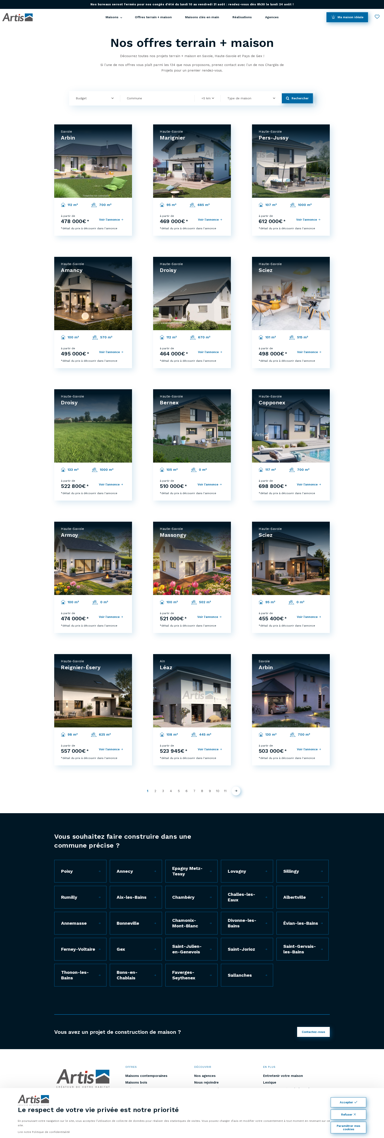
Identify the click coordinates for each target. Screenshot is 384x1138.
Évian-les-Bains (300, 923)
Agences (272, 17)
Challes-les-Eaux (241, 897)
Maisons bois (136, 1082)
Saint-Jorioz (241, 949)
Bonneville (128, 923)
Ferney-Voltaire (78, 949)
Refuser (346, 1114)
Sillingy (291, 871)
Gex (121, 949)
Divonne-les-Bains (242, 923)
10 (217, 791)
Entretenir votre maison (283, 1076)
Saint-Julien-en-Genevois (187, 949)
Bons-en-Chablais (127, 975)
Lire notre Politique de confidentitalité (44, 1132)
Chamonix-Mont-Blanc (185, 923)
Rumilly (69, 897)
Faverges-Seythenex (183, 975)
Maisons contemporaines (146, 1076)
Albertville (294, 897)
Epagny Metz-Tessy (187, 871)
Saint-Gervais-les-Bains (299, 949)
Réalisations (242, 17)
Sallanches (240, 975)
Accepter (346, 1102)
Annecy (125, 871)
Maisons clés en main (202, 17)
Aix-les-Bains (131, 897)
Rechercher (300, 98)
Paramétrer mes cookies (348, 1127)
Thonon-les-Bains (75, 975)
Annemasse (74, 923)
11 (225, 791)
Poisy (67, 871)
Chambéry (183, 897)
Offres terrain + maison (153, 17)
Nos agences (205, 1076)
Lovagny (237, 871)
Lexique (269, 1082)
